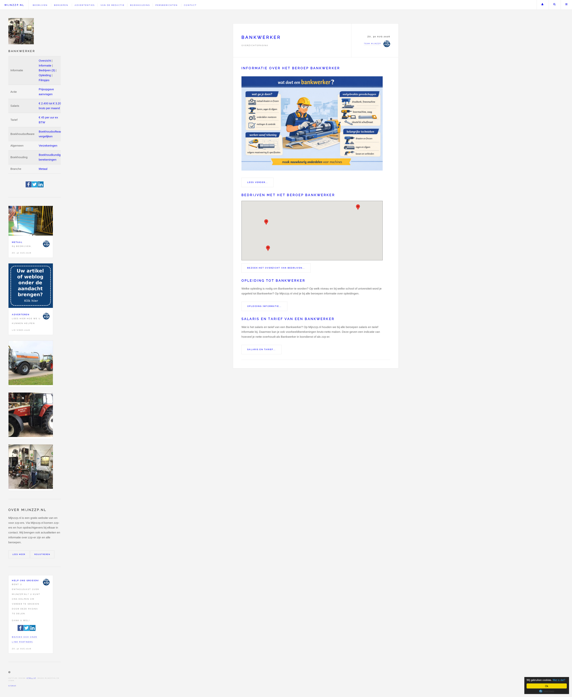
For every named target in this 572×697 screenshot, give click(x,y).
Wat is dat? (559, 680)
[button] (358, 207)
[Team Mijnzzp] (46, 243)
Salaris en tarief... (261, 349)
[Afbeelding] (30, 364)
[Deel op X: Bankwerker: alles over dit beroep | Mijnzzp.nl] (35, 186)
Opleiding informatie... (264, 306)
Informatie (45, 65)
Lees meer (19, 554)
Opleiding (45, 75)
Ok (546, 686)
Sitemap (12, 686)
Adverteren (20, 314)
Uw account (542, 5)
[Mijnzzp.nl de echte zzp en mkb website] (21, 31)
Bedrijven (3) (47, 70)
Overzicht (45, 60)
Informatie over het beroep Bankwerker (290, 68)
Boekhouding (140, 5)
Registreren (42, 554)
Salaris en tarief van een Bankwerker (288, 319)
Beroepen (61, 5)
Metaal (43, 168)
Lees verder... (257, 182)
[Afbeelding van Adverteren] (30, 286)
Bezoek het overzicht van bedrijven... (276, 268)
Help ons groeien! (25, 580)
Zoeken (554, 5)
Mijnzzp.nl (14, 5)
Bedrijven (40, 5)
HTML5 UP (31, 678)
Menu (566, 5)
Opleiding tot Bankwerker (273, 280)
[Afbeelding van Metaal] (30, 221)
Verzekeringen (48, 145)
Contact (190, 5)
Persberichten (166, 5)
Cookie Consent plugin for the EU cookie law (546, 691)
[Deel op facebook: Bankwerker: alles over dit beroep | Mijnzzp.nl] (29, 186)
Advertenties (85, 5)
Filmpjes (44, 80)
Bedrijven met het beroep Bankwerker (288, 195)
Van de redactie (113, 5)
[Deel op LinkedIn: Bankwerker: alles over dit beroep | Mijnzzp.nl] (41, 186)
